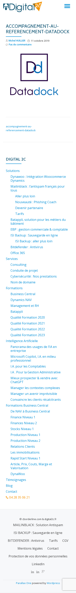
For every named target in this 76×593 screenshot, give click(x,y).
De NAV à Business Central (30, 411)
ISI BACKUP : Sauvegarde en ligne (38, 533)
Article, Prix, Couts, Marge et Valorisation (31, 466)
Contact (11, 491)
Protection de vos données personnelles (38, 556)
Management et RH (25, 306)
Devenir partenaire (29, 208)
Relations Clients (23, 446)
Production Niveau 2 (25, 440)
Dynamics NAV (21, 300)
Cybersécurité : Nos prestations (34, 276)
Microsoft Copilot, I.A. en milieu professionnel (33, 358)
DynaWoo (18, 474)
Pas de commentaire (20, 44)
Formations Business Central (27, 405)
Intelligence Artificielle (22, 341)
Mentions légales (30, 548)
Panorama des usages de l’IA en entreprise (34, 349)
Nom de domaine (23, 282)
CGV (65, 540)
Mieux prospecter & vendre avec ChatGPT (34, 380)
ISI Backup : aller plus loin (33, 241)
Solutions (13, 171)
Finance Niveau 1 (23, 417)
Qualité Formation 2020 (28, 317)
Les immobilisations (25, 452)
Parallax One (24, 583)
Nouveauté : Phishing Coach (35, 202)
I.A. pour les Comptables (28, 366)
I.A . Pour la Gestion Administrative (36, 372)
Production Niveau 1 (25, 435)
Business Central (23, 294)
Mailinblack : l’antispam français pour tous (38, 188)
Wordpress (53, 583)
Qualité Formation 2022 (28, 329)
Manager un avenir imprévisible (34, 394)
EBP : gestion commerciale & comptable (39, 229)
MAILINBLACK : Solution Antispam (38, 525)
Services (12, 259)
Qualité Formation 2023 (28, 335)
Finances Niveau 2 (24, 423)
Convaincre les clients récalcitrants (36, 399)
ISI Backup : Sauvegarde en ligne (34, 235)
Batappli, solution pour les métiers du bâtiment (38, 221)
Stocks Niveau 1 (22, 429)
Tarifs (19, 214)
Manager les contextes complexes (35, 388)
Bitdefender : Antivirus (27, 247)
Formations (14, 288)
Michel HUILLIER (17, 40)
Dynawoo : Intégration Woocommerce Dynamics (38, 178)
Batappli (17, 311)
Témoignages (16, 480)
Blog (9, 485)
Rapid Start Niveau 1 (25, 458)
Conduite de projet (24, 270)
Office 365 (18, 253)
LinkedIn (38, 564)
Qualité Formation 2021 (28, 323)
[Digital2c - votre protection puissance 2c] (23, 7)
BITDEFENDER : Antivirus (26, 540)
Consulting (19, 264)
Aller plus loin (25, 196)
